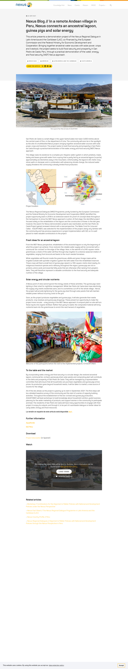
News (70, 5)
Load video (64, 472)
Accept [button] (121, 665)
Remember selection (65, 476)
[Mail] (50, 66)
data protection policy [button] (56, 665)
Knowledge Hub (59, 5)
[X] (42, 66)
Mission (85, 5)
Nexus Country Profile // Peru (38, 517)
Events (77, 5)
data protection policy (68, 467)
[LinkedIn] (45, 66)
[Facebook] (47, 66)
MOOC (93, 5)
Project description (33, 438)
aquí (70, 412)
